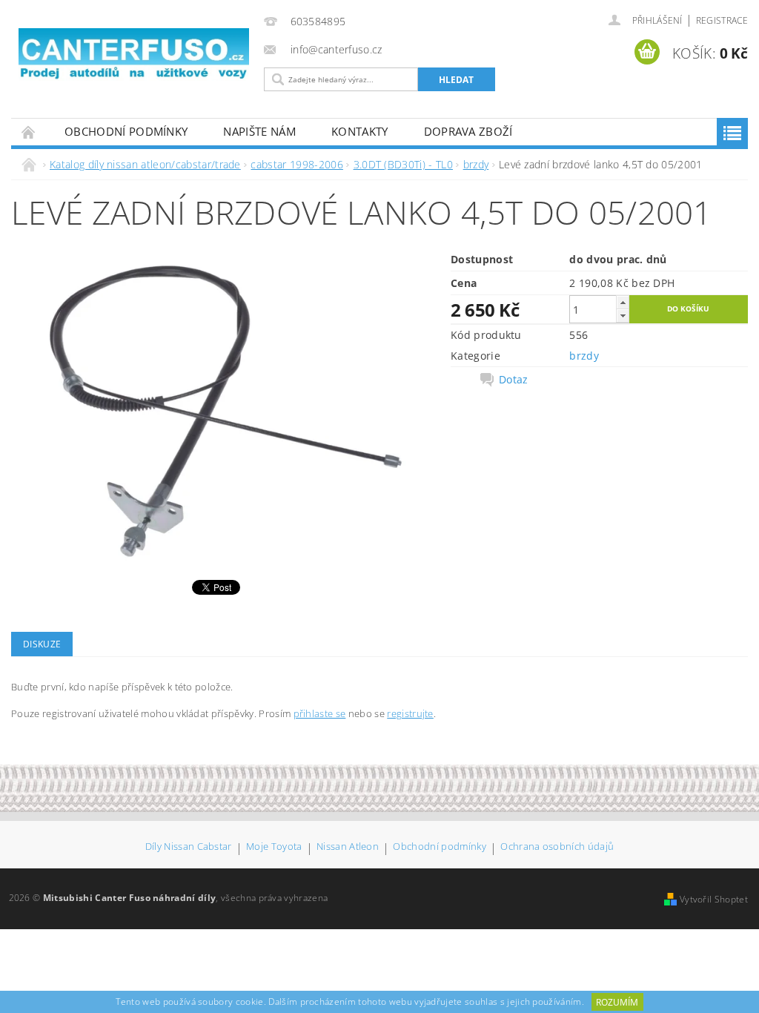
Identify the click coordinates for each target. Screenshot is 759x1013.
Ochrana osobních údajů (557, 847)
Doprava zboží (468, 131)
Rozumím (617, 1002)
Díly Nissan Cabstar (188, 847)
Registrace (722, 20)
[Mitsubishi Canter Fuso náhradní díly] (134, 54)
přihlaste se (320, 713)
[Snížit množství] (622, 315)
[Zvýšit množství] (622, 302)
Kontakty (359, 131)
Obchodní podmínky (126, 131)
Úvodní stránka (29, 132)
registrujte (410, 713)
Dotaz (513, 379)
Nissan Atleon (347, 847)
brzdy (584, 356)
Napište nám (259, 131)
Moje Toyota (274, 847)
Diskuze (42, 644)
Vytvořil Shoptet (714, 899)
